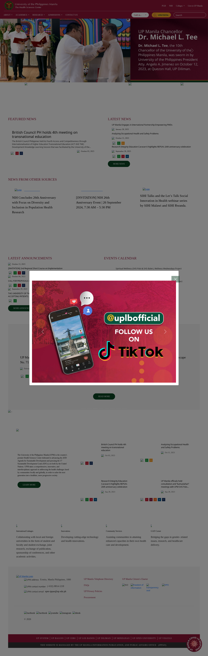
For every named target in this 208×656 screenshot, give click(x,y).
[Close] (172, 277)
